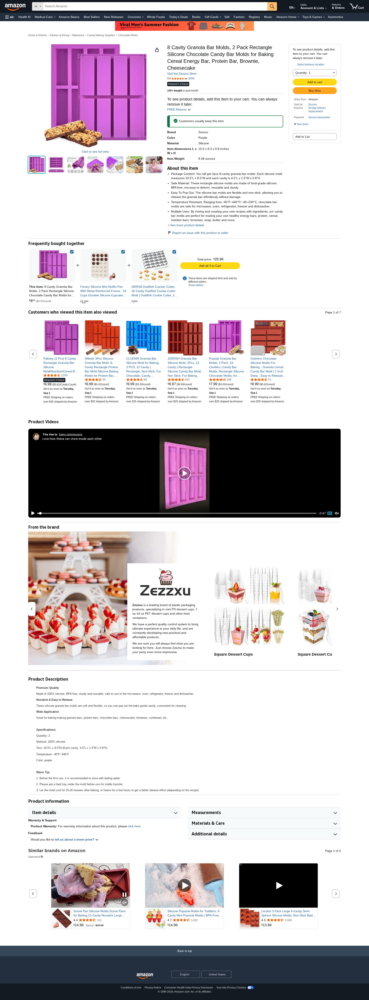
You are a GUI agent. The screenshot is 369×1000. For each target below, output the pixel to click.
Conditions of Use (131, 987)
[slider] (176, 513)
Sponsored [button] (34, 856)
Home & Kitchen (37, 35)
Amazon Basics (69, 17)
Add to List (302, 136)
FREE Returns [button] (177, 109)
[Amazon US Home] (145, 976)
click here (134, 826)
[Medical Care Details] (55, 17)
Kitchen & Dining (59, 35)
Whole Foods (156, 17)
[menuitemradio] (329, 513)
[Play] (31, 513)
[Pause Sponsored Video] (124, 895)
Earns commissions (70, 434)
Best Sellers (92, 17)
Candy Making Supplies (101, 35)
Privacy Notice (153, 987)
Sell (226, 17)
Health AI (24, 17)
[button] (9, 17)
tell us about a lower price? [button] (75, 839)
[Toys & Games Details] (324, 17)
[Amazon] (15, 6)
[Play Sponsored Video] (184, 885)
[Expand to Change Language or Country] (295, 8)
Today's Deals (178, 17)
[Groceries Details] (143, 17)
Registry (254, 17)
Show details (195, 285)
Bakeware (78, 35)
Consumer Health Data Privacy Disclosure (188, 987)
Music (268, 17)
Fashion (239, 17)
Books (196, 17)
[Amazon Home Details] (298, 17)
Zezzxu (312, 104)
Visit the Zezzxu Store (182, 73)
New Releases (113, 17)
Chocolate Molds (128, 35)
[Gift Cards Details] (220, 17)
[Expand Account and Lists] (326, 8)
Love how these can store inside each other (72, 438)
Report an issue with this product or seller (200, 233)
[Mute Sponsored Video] (124, 903)
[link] (103, 265)
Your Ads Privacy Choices (231, 987)
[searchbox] (155, 6)
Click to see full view (95, 151)
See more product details (187, 225)
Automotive (335, 17)
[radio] (36, 164)
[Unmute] (337, 513)
